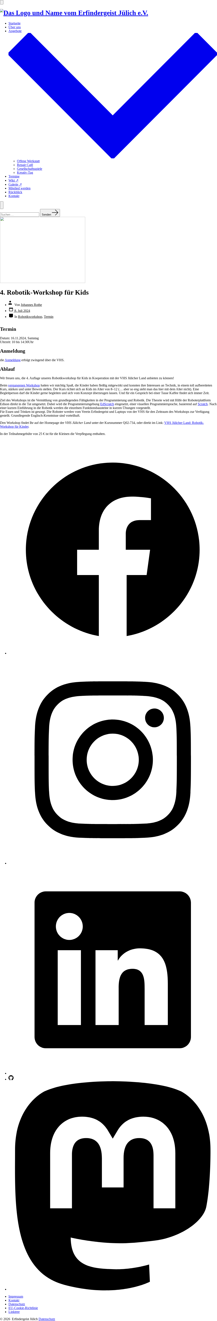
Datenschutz (16, 1304)
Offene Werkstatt (28, 161)
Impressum (15, 1296)
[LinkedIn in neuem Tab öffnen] (112, 1073)
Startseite (14, 23)
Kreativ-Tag (25, 172)
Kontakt (13, 196)
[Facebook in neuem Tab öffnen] (112, 653)
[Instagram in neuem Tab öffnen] (112, 863)
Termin (48, 316)
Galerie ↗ (15, 184)
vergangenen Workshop (24, 385)
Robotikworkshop (30, 316)
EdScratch (107, 404)
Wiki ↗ (13, 180)
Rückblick (15, 192)
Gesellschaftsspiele (29, 168)
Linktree (14, 1312)
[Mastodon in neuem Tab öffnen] (112, 1289)
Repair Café (25, 165)
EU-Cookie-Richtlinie (23, 1308)
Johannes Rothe (31, 305)
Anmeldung (13, 360)
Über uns (14, 27)
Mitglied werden (19, 188)
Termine (13, 176)
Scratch (203, 404)
